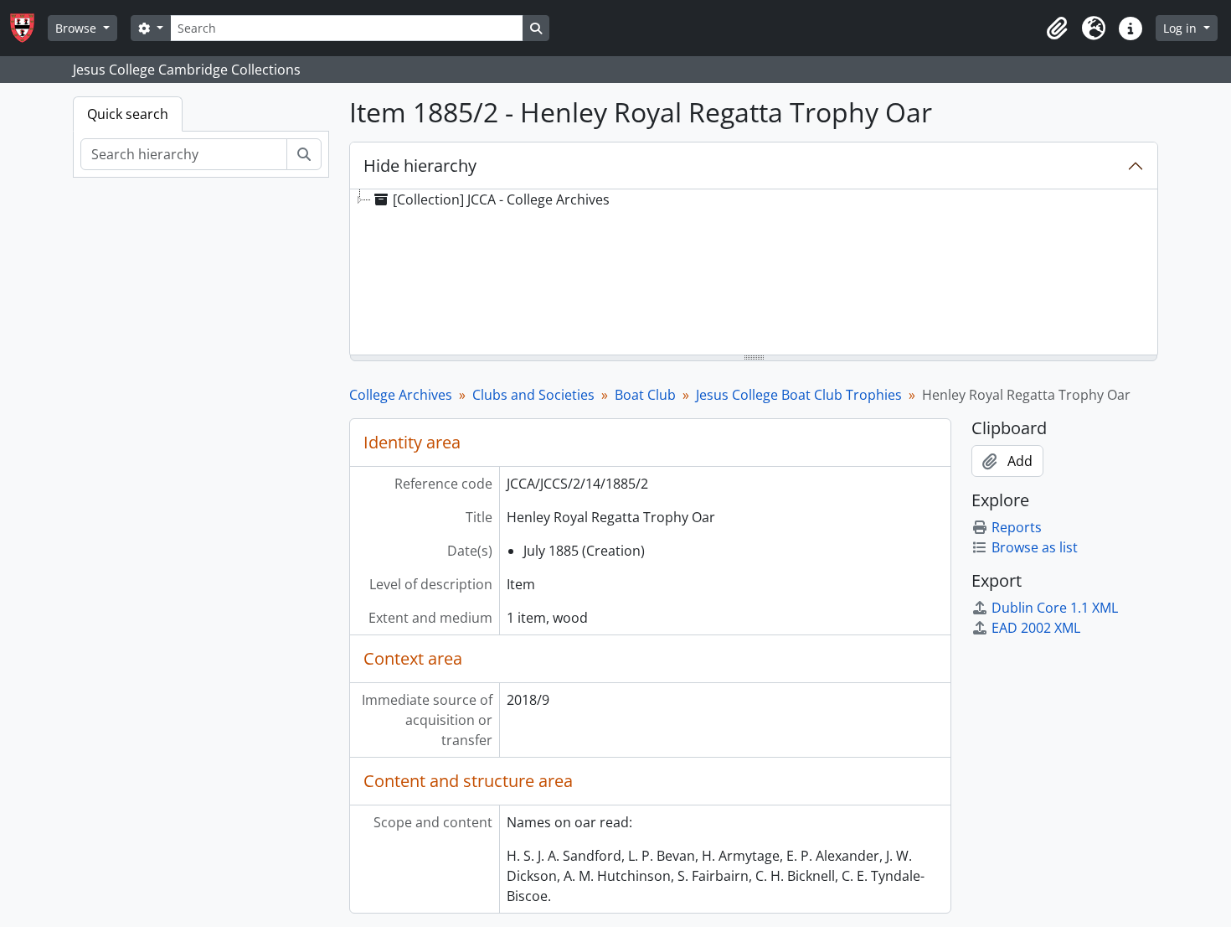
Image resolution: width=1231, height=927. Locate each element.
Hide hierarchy (419, 165)
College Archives (400, 395)
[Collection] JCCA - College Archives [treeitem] (501, 199)
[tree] (753, 273)
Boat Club (645, 395)
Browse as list (1034, 547)
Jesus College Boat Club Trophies (799, 395)
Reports (1016, 527)
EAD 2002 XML (1035, 628)
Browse (77, 28)
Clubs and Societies (533, 395)
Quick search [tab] (127, 114)
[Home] (29, 28)
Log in (1181, 28)
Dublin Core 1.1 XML (1054, 607)
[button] (1056, 28)
